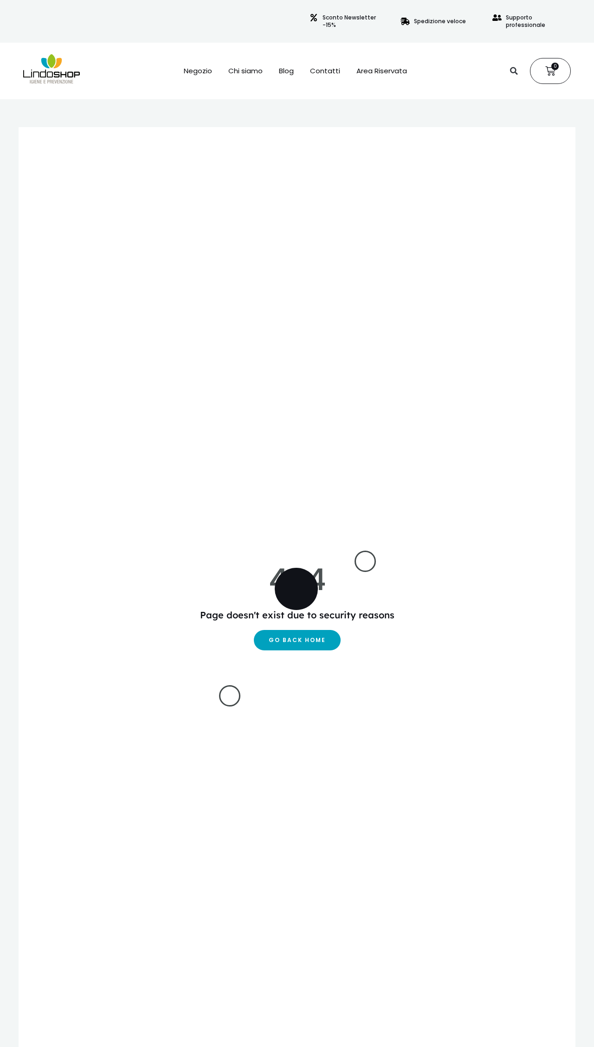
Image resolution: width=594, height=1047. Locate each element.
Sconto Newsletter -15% (349, 21)
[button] (514, 71)
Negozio (198, 71)
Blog (286, 71)
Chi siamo (245, 71)
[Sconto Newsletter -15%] (313, 17)
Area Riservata (381, 71)
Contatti (325, 71)
